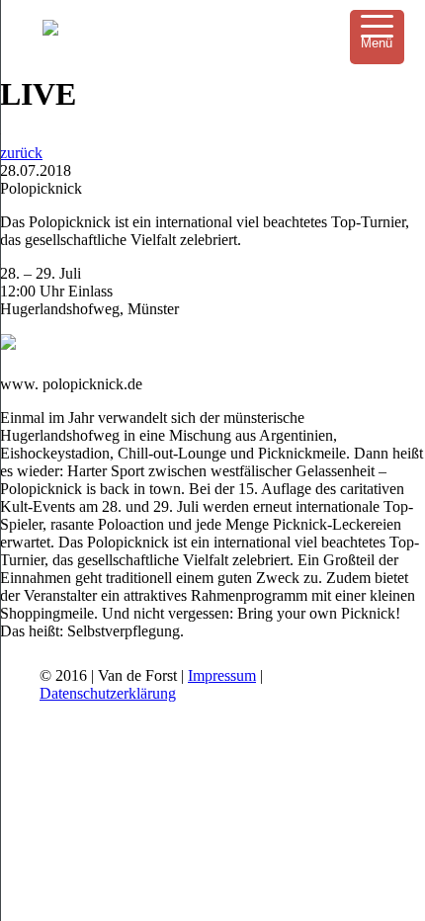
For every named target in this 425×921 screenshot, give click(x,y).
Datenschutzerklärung (108, 693)
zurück (21, 152)
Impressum (222, 675)
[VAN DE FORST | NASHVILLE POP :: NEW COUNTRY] (50, 30)
